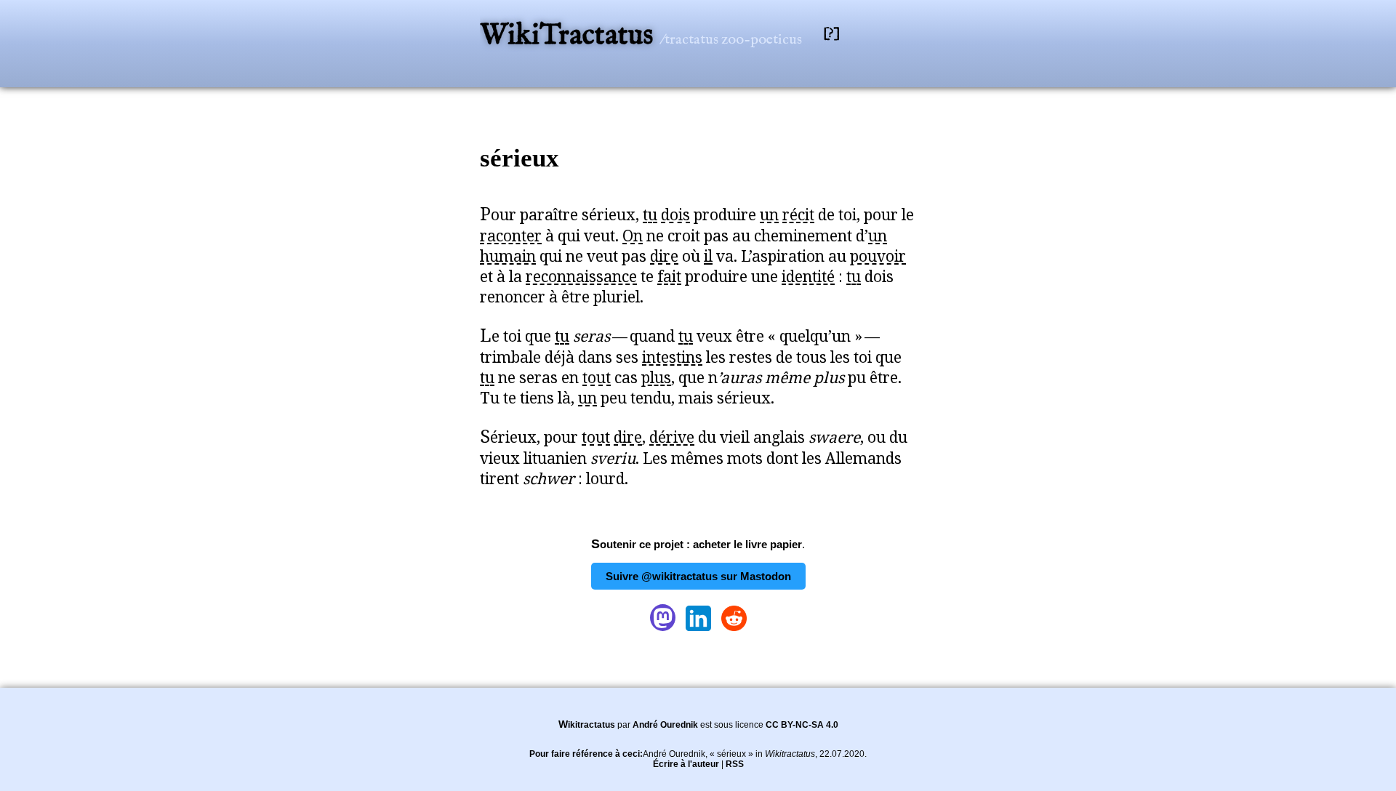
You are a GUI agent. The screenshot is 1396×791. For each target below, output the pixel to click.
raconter (511, 235)
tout (596, 377)
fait (669, 276)
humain (508, 256)
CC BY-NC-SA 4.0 (802, 725)
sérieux (519, 158)
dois (675, 214)
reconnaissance (581, 276)
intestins (672, 357)
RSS (735, 764)
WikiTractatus (569, 36)
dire (664, 256)
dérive (671, 437)
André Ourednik (665, 725)
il (708, 256)
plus (656, 377)
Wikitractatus (586, 725)
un (769, 214)
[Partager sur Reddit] (734, 631)
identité (808, 276)
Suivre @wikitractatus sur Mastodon (698, 576)
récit (798, 214)
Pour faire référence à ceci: (586, 754)
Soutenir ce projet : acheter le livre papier (696, 544)
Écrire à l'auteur (686, 764)
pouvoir (878, 256)
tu (650, 214)
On (632, 235)
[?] (832, 33)
